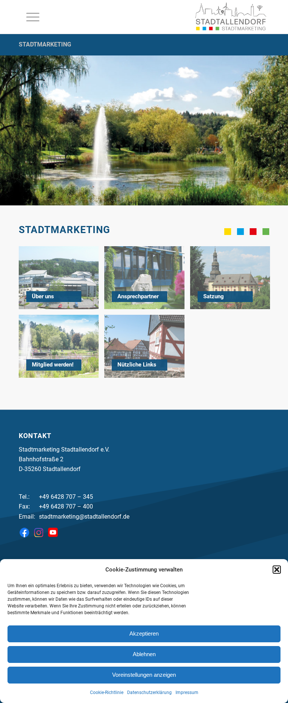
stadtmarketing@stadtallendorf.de (84, 516)
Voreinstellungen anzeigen (144, 675)
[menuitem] (29, 17)
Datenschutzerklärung (149, 692)
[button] (276, 569)
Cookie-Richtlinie (106, 692)
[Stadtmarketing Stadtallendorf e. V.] (230, 17)
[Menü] (29, 17)
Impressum (187, 692)
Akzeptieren (144, 633)
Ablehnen (144, 654)
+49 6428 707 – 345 (66, 496)
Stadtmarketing (45, 44)
